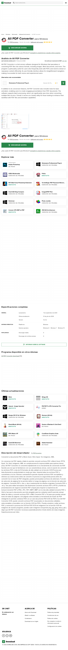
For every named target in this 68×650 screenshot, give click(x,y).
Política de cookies (52, 618)
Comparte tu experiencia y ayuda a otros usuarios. (45, 53)
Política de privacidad (53, 612)
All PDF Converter (28, 39)
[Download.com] (6, 3)
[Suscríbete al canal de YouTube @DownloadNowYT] (10, 635)
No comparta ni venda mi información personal (54, 622)
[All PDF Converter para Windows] (3, 40)
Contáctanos (28, 618)
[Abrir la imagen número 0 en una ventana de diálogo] (15, 121)
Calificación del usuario (37, 42)
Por (13, 42)
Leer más (64, 61)
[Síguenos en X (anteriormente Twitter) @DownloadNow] (7, 635)
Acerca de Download (30, 612)
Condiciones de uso (52, 615)
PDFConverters (37, 453)
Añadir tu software (30, 615)
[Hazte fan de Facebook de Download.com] (3, 635)
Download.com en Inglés (31, 621)
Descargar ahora (19, 48)
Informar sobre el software (35, 344)
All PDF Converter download (10, 356)
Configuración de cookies (54, 626)
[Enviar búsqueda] (13, 2)
